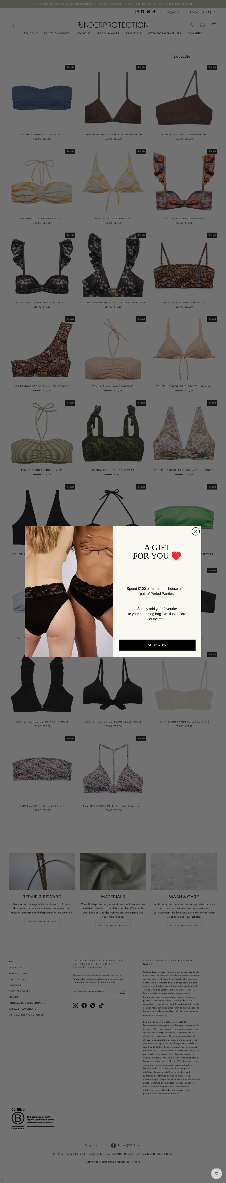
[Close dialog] (196, 531)
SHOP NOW (157, 645)
